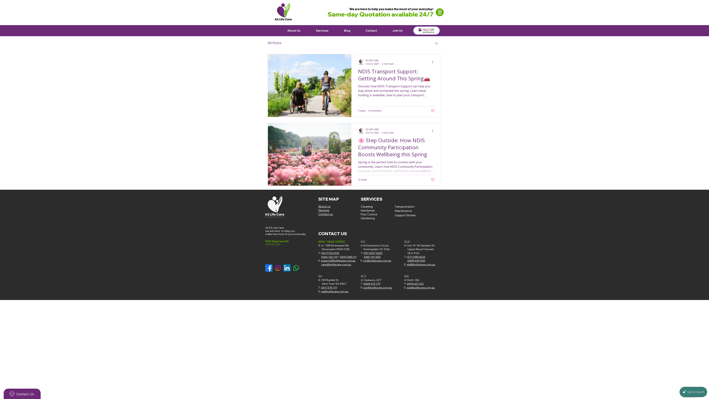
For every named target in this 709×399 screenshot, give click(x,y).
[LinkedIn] (287, 268)
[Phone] (440, 12)
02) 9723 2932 (330, 253)
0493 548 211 (348, 257)
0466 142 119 (329, 257)
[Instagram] (278, 268)
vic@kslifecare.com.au (377, 260)
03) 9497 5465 (373, 253)
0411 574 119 (329, 287)
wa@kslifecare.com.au (421, 287)
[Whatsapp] (296, 268)
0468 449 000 (416, 260)
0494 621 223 (415, 283)
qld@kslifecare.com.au (421, 264)
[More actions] (434, 62)
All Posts (274, 43)
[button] (436, 43)
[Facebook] (269, 268)
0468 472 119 (372, 283)
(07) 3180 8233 (416, 257)
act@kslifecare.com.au (377, 287)
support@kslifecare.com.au (338, 260)
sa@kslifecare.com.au (334, 291)
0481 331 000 (372, 257)
